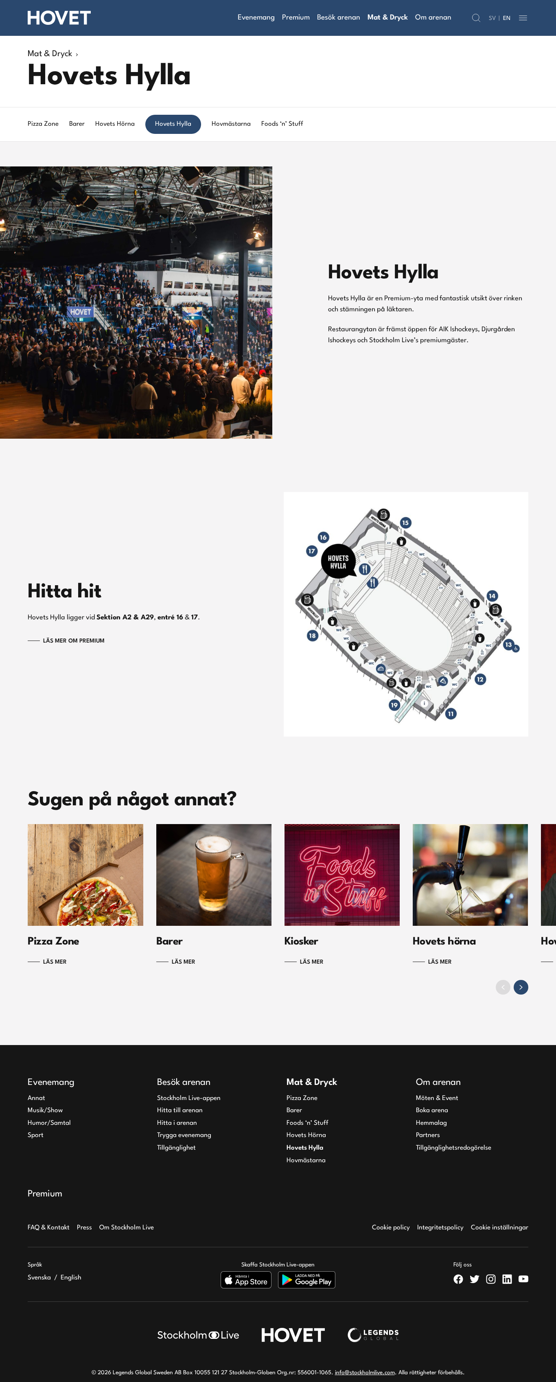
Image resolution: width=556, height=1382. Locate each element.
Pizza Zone (302, 1098)
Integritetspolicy (440, 1228)
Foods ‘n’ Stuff (307, 1123)
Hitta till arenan (180, 1110)
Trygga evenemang (184, 1135)
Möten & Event (437, 1098)
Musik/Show (45, 1110)
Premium (296, 17)
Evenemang (256, 17)
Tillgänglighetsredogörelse (453, 1148)
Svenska (39, 1278)
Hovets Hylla (305, 1148)
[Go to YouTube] (523, 1279)
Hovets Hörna (306, 1135)
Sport (36, 1135)
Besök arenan (338, 17)
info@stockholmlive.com (365, 1372)
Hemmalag (431, 1123)
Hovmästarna (306, 1160)
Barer (294, 1110)
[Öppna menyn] (523, 18)
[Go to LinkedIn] (507, 1279)
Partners (428, 1135)
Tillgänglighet (176, 1148)
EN (506, 18)
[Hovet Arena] (59, 18)
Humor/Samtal (49, 1123)
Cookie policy (391, 1228)
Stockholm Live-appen (189, 1098)
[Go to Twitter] (474, 1279)
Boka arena (432, 1110)
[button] (476, 18)
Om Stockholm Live (126, 1228)
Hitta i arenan (177, 1123)
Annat (36, 1098)
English (71, 1278)
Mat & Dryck (388, 17)
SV (492, 18)
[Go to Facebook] (458, 1279)
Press (84, 1228)
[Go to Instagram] (491, 1279)
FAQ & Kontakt (49, 1228)
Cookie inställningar (499, 1228)
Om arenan (433, 17)
